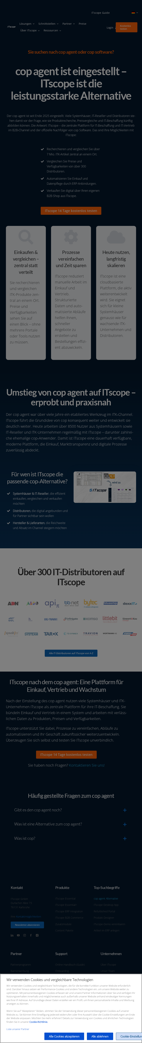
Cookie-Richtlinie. (38, 1022)
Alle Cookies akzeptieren (64, 1036)
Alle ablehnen (100, 1036)
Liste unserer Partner (17, 1029)
